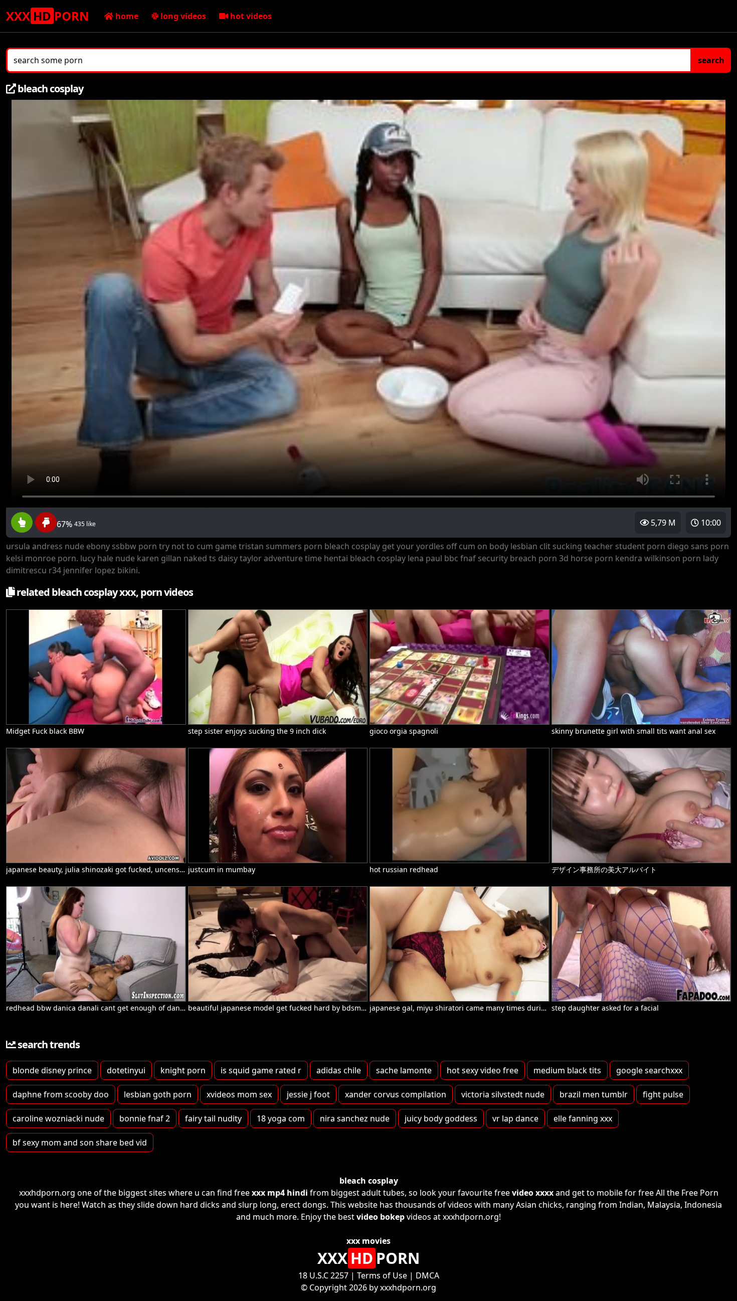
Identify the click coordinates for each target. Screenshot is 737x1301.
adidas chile (338, 1070)
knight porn (183, 1070)
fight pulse (663, 1094)
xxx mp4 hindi (280, 1192)
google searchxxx (649, 1070)
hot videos (250, 16)
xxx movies (368, 1240)
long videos (182, 16)
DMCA (427, 1275)
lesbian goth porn (158, 1094)
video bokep (380, 1216)
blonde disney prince (52, 1070)
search (711, 60)
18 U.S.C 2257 (323, 1275)
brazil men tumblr (594, 1094)
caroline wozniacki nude (58, 1118)
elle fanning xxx (583, 1118)
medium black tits (567, 1070)
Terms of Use (382, 1275)
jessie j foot (308, 1094)
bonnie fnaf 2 (144, 1118)
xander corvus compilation (395, 1094)
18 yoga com (281, 1118)
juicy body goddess (441, 1118)
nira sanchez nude (355, 1118)
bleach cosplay (368, 1180)
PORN (47, 16)
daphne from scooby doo (61, 1094)
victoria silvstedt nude (502, 1094)
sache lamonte (404, 1070)
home (125, 16)
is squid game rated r (261, 1070)
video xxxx (533, 1192)
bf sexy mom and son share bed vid (80, 1142)
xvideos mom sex (239, 1094)
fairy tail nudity (213, 1118)
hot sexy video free (482, 1070)
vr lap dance (515, 1118)
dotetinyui (126, 1070)
